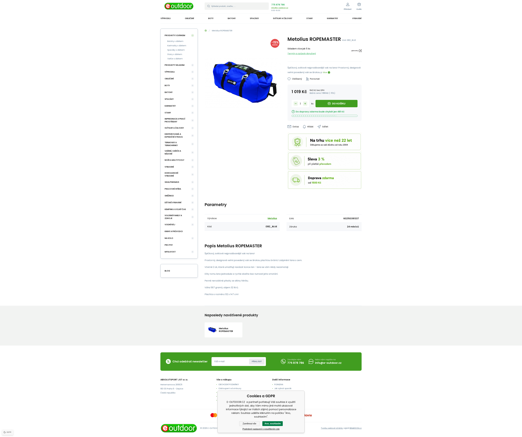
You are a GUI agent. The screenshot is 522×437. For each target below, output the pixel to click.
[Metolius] (356, 51)
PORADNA (278, 384)
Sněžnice (169, 195)
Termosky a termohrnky (171, 144)
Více (325, 72)
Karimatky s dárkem (176, 45)
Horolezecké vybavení (171, 174)
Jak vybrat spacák (282, 388)
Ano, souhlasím (273, 423)
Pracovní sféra (173, 189)
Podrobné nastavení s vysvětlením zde (261, 429)
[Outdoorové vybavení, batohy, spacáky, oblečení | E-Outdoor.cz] (206, 30)
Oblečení (169, 78)
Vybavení (169, 166)
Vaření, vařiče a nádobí (173, 152)
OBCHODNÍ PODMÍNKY (228, 384)
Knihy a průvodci (174, 231)
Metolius (272, 218)
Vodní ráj (170, 224)
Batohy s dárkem (175, 41)
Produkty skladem (174, 65)
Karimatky (170, 106)
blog (167, 270)
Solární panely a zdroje (173, 217)
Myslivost (170, 251)
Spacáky (169, 99)
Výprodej (170, 71)
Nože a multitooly (174, 160)
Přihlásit (257, 361)
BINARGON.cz (356, 428)
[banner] (179, 7)
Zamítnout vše (249, 423)
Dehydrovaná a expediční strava (174, 135)
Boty (167, 85)
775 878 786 (278, 4)
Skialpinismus (172, 182)
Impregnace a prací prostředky (175, 120)
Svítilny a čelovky (174, 128)
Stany (168, 112)
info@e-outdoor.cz (279, 7)
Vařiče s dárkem (175, 58)
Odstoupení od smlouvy (229, 388)
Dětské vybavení (173, 202)
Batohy (169, 92)
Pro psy (169, 245)
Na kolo (169, 238)
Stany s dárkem (174, 54)
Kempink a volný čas (175, 209)
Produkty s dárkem (175, 35)
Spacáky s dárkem (176, 50)
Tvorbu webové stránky (332, 428)
